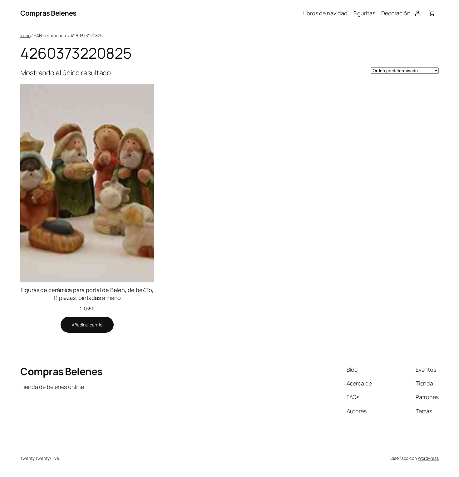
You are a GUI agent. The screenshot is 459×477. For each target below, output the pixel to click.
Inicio (25, 35)
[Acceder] (418, 13)
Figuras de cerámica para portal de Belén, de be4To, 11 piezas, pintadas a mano (87, 293)
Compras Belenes (48, 13)
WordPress (428, 458)
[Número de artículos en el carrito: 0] (432, 13)
